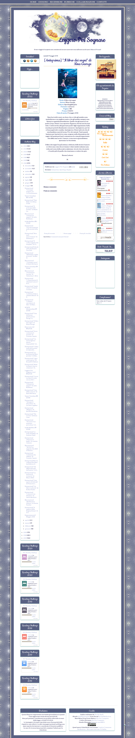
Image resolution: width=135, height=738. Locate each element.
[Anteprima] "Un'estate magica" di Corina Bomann (31, 190)
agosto (27, 177)
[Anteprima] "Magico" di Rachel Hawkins (31, 409)
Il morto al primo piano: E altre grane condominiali (104, 196)
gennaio (28, 528)
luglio (27, 180)
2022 (25, 146)
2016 (25, 163)
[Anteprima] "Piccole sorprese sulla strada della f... (31, 228)
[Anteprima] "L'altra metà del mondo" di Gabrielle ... (31, 348)
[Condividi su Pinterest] (87, 167)
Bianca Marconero (102, 186)
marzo (27, 523)
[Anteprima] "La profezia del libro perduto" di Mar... (31, 354)
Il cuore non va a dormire (107, 219)
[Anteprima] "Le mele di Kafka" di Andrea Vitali (31, 433)
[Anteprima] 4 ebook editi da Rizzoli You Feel (31, 248)
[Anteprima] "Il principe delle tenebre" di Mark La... (31, 208)
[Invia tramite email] (80, 167)
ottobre (27, 171)
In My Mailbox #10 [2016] (31, 222)
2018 (25, 157)
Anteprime (55, 169)
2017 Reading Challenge (30, 659)
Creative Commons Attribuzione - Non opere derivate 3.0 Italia (94, 728)
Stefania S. (104, 232)
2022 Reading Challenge (30, 100)
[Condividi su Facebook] (85, 167)
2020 (25, 151)
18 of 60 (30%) (25, 109)
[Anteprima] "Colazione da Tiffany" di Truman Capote (31, 455)
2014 (25, 535)
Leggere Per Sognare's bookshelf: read (105, 178)
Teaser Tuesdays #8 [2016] (31, 397)
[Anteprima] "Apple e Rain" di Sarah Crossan (31, 288)
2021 (25, 148)
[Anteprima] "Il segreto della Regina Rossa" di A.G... (31, 510)
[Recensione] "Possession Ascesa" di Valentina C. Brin (31, 273)
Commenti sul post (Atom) (60, 236)
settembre (28, 174)
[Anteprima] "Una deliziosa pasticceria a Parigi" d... (31, 315)
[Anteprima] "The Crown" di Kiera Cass (31, 415)
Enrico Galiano (105, 221)
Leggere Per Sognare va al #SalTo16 (30, 372)
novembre (28, 168)
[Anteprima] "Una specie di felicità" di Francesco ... (31, 482)
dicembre (28, 165)
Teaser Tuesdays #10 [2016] (30, 196)
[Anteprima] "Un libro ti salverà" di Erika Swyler (31, 488)
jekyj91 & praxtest (83, 716)
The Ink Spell (98, 714)
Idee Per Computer (102, 718)
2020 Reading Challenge (30, 579)
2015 (25, 532)
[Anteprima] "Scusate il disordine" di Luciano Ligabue (31, 402)
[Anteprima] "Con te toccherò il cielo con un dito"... (31, 378)
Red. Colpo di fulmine (107, 229)
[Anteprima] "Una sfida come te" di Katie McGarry (31, 392)
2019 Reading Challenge (30, 606)
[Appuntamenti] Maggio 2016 (30, 516)
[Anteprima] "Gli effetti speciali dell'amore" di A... (31, 468)
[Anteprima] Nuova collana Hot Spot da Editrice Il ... (31, 462)
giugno (27, 182)
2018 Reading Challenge (30, 632)
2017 (25, 160)
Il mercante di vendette (105, 183)
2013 (25, 538)
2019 (25, 154)
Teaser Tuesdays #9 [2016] (31, 267)
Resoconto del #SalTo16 (29, 328)
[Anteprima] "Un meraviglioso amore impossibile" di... (31, 341)
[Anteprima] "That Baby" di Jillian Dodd (31, 202)
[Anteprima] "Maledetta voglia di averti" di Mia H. (31, 255)
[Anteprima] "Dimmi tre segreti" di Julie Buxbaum (31, 384)
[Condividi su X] (84, 167)
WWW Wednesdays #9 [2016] (31, 309)
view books (35, 111)
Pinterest (94, 722)
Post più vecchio (85, 233)
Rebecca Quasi (102, 201)
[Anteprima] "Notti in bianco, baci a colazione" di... (31, 366)
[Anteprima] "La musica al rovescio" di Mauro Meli (30, 475)
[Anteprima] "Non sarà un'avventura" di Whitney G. (31, 235)
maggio (28, 185)
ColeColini (30, 103)
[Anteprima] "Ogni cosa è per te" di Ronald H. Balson (31, 360)
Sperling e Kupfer (66, 169)
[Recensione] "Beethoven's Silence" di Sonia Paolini (31, 502)
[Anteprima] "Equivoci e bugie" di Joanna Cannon (31, 440)
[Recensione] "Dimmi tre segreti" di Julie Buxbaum (31, 216)
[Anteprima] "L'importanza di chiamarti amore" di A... (31, 281)
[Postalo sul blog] (82, 167)
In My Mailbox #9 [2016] (30, 428)
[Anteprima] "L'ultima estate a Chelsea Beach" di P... (31, 294)
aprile (27, 520)
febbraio (28, 526)
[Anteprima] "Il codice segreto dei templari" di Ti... (31, 242)
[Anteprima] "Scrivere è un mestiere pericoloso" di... (31, 422)
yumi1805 (101, 722)
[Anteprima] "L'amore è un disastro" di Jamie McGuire (31, 494)
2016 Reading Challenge (30, 685)
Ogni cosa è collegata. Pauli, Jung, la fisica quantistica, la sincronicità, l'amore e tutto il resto (104, 208)
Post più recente (49, 233)
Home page (67, 233)
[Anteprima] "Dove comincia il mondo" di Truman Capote (31, 333)
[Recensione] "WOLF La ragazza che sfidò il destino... (31, 448)
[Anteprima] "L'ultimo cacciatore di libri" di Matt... (30, 302)
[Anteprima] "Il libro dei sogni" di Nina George (31, 322)
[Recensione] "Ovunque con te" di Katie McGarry (31, 262)
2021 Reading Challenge (30, 552)
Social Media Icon (105, 716)
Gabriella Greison (102, 215)
